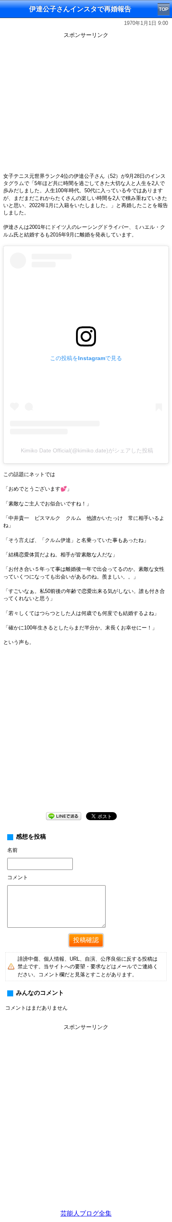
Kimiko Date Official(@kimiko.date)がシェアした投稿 (87, 450)
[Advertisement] (86, 1119)
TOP (163, 9)
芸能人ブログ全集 (86, 1213)
